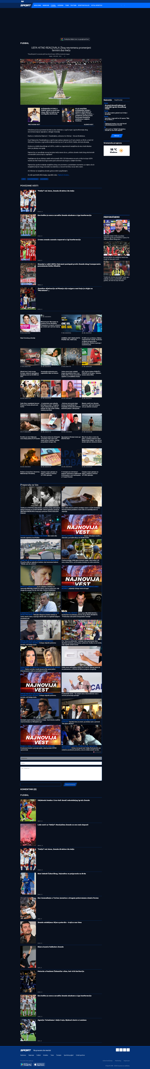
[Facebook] (117, 1049)
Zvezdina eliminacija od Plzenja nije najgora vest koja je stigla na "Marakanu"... (65, 289)
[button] (67, 56)
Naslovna (37, 5)
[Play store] (26, 1064)
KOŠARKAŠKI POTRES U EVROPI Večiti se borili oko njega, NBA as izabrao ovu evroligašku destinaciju (50, 111)
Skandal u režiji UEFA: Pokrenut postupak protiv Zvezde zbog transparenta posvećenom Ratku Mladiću (69, 265)
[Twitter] (124, 1049)
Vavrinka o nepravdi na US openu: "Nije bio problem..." (117, 118)
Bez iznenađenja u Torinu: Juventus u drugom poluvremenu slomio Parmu (68, 898)
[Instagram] (121, 1049)
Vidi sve (116, 135)
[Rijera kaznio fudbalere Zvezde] (28, 957)
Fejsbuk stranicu (63, 175)
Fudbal (53, 5)
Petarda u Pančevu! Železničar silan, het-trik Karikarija (61, 971)
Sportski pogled (83, 5)
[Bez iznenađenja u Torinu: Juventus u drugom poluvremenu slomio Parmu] (28, 908)
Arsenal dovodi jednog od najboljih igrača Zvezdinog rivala (115, 107)
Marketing (118, 1061)
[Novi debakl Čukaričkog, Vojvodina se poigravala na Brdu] (28, 884)
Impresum (127, 1061)
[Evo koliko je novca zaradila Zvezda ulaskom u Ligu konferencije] (28, 1006)
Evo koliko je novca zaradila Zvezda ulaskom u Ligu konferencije (64, 215)
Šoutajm (73, 5)
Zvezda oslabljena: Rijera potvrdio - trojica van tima (60, 922)
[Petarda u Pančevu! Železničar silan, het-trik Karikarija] (28, 981)
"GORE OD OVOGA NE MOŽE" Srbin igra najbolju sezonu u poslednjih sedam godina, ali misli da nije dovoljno (116, 278)
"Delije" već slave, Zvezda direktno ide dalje (56, 191)
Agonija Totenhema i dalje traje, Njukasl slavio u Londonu (62, 1020)
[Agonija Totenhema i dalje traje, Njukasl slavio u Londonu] (28, 1030)
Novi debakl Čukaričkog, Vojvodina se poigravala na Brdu (62, 874)
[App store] (39, 1064)
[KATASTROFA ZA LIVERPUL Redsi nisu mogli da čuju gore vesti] (117, 248)
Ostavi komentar (70, 784)
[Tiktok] (128, 1049)
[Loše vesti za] (28, 835)
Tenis (67, 5)
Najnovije (46, 5)
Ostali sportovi (96, 5)
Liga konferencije (33, 179)
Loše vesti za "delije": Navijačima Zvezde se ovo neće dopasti (63, 825)
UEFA (23, 179)
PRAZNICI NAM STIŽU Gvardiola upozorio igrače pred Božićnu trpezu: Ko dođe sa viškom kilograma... (116, 237)
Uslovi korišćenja (107, 1061)
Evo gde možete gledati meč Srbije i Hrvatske (116, 113)
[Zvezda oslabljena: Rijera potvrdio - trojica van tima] (28, 932)
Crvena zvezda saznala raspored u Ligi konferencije (59, 240)
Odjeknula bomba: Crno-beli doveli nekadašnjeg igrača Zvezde (64, 800)
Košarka (60, 5)
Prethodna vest (34, 124)
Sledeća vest (88, 124)
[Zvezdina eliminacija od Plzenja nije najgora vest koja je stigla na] (28, 299)
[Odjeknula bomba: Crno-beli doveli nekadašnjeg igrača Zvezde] (28, 810)
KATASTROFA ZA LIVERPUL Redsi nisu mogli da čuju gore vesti (116, 258)
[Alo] (22, 1)
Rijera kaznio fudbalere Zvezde (51, 947)
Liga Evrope (44, 179)
